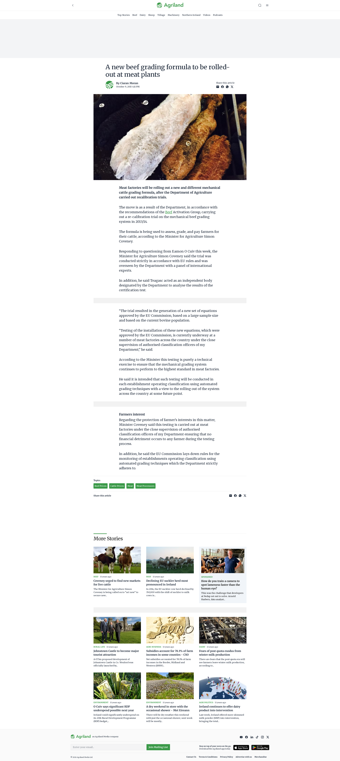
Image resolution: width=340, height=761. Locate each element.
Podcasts (218, 15)
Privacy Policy (226, 757)
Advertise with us (244, 757)
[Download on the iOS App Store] (241, 747)
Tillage (161, 15)
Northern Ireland (191, 15)
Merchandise (260, 757)
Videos (206, 15)
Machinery (173, 15)
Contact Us (191, 757)
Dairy (143, 15)
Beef (134, 15)
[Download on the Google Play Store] (260, 747)
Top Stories (123, 15)
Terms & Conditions (208, 757)
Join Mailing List (158, 747)
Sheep (151, 15)
